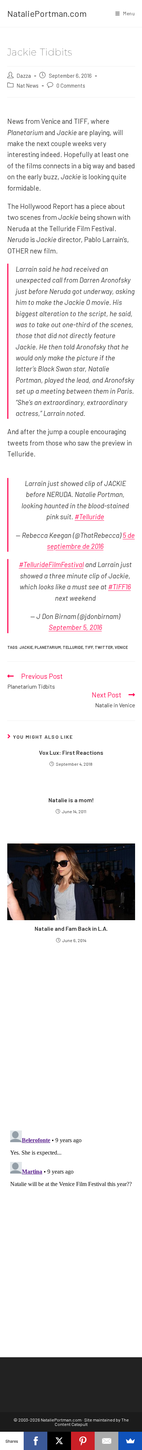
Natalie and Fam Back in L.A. (71, 928)
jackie (26, 647)
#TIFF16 (119, 586)
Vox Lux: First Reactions (71, 752)
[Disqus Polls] (71, 1036)
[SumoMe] (130, 1441)
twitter (104, 647)
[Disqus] (71, 1219)
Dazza (24, 75)
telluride (73, 647)
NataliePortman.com (47, 13)
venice (121, 647)
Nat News (28, 85)
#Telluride (89, 516)
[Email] (106, 1441)
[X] (59, 1441)
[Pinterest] (83, 1441)
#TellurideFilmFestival (51, 564)
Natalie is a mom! (71, 799)
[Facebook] (35, 1441)
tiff (89, 647)
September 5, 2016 (75, 627)
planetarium (48, 647)
